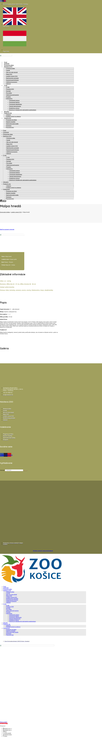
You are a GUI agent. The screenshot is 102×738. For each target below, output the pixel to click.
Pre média (9, 93)
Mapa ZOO (9, 74)
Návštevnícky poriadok (12, 78)
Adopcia (8, 115)
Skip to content (3, 722)
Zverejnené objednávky (15, 104)
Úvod (5, 62)
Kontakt (8, 91)
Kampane (8, 126)
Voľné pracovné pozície (12, 95)
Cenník (8, 70)
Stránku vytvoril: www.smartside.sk (43, 550)
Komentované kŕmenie (12, 80)
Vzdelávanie (7, 118)
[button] (4, 723)
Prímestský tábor (9, 65)
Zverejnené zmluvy (14, 100)
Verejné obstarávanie (15, 106)
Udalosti (8, 84)
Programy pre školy (11, 120)
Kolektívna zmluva (14, 108)
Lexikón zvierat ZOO (12, 76)
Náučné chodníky (10, 122)
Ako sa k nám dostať (12, 72)
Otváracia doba (10, 68)
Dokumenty (9, 98)
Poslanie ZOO (10, 89)
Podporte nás (8, 113)
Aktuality (6, 111)
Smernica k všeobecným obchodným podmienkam (22, 110)
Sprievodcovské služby (12, 124)
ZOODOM (6, 63)
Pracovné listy (10, 127)
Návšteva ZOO (8, 66)
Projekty (8, 97)
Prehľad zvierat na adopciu (13, 116)
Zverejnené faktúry (14, 102)
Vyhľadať (2, 470)
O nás (5, 85)
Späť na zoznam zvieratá (7, 229)
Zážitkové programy (11, 82)
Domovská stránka (5, 212)
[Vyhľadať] (25, 470)
